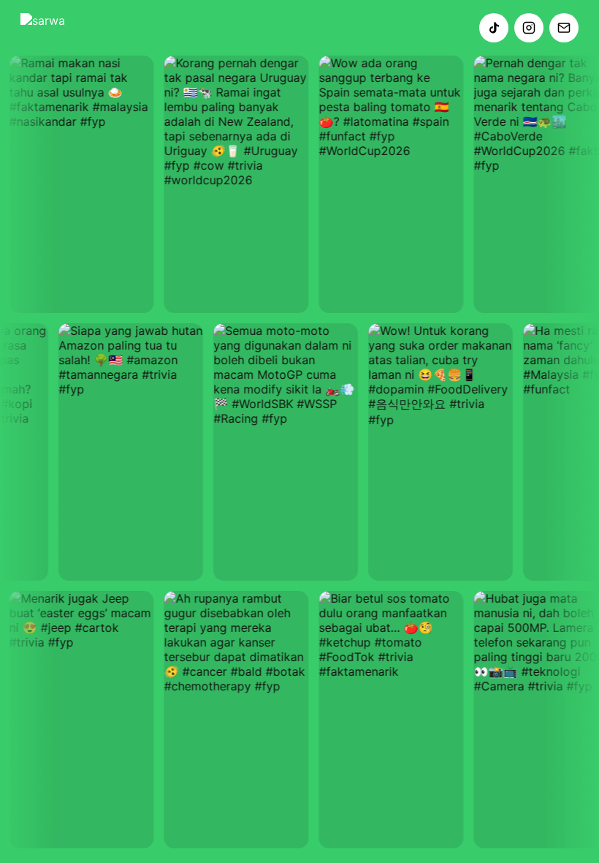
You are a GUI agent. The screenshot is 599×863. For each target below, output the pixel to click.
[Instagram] (528, 27)
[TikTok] (493, 27)
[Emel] (564, 27)
